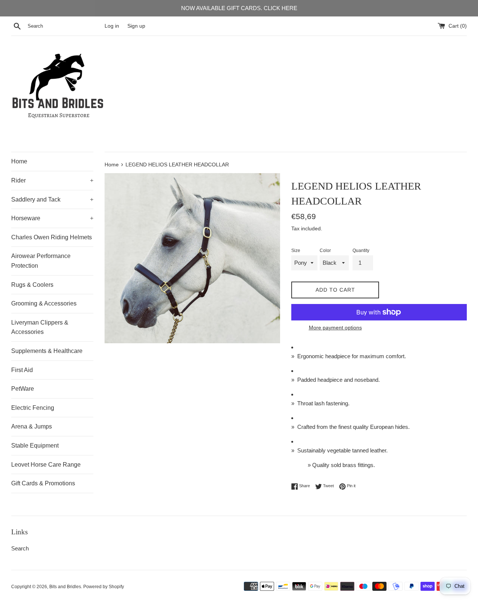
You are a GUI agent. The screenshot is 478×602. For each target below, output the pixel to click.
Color (325, 250)
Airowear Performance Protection (41, 261)
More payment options (335, 328)
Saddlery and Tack (52, 199)
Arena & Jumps (31, 426)
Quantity (361, 250)
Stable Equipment (35, 445)
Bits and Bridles (65, 586)
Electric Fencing (32, 408)
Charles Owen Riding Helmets (51, 237)
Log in (112, 26)
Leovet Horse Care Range (46, 464)
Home (19, 161)
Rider (52, 180)
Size (295, 250)
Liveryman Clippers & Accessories (39, 327)
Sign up (136, 26)
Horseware (52, 218)
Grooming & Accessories (44, 303)
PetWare (22, 389)
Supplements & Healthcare (47, 351)
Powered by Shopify (103, 586)
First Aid (22, 370)
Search (20, 548)
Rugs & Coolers (32, 285)
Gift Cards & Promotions (43, 483)
